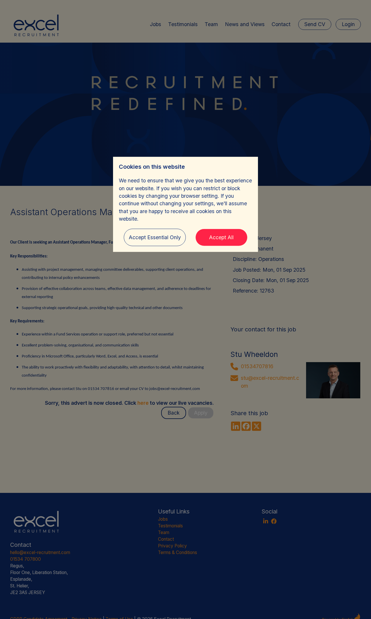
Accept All (221, 237)
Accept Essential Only (155, 237)
